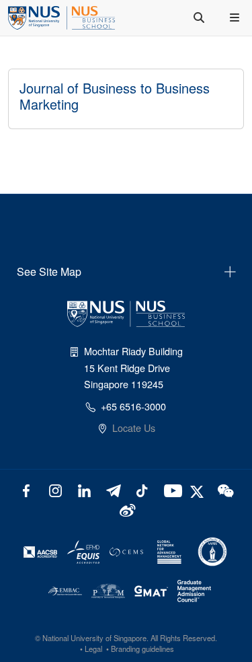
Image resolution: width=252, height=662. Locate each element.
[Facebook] (26, 489)
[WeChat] (224, 489)
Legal (93, 648)
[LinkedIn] (84, 489)
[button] (236, 17)
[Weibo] (126, 508)
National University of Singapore (94, 637)
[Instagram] (55, 489)
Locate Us (133, 427)
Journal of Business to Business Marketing (114, 96)
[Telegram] (113, 489)
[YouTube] (170, 489)
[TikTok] (141, 489)
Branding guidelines (142, 648)
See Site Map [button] (49, 271)
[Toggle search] (200, 17)
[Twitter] (198, 489)
